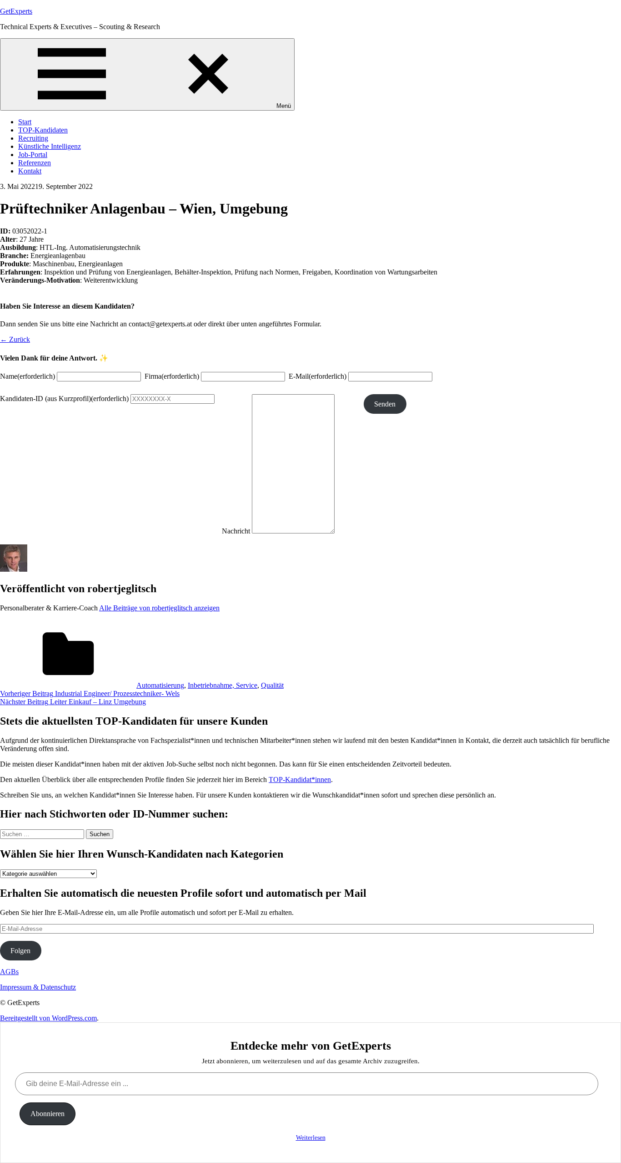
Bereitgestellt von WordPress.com (48, 1018)
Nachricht (236, 531)
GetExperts (16, 11)
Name (27, 376)
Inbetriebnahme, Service (222, 685)
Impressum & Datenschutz (38, 987)
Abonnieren (47, 1113)
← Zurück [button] (15, 339)
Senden (385, 404)
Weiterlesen (311, 1137)
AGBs (9, 971)
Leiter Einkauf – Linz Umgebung (73, 702)
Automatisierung (160, 685)
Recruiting (33, 138)
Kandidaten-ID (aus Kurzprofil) (64, 398)
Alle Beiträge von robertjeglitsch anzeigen (159, 608)
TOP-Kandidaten (43, 130)
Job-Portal (32, 154)
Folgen (20, 951)
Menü (283, 105)
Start (24, 122)
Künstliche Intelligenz (49, 146)
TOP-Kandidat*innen (300, 779)
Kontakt (29, 171)
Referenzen (34, 163)
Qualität (272, 685)
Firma (172, 376)
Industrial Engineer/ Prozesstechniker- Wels (90, 693)
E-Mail (317, 376)
